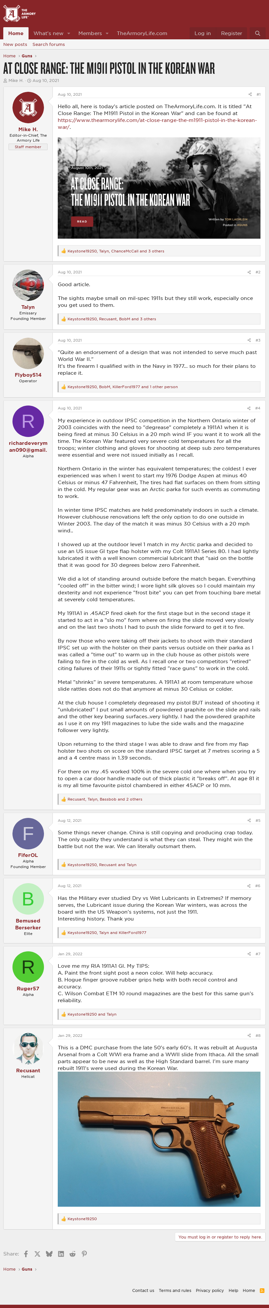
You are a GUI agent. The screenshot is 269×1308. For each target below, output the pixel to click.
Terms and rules (175, 1290)
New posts (15, 44)
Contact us (143, 1290)
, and (102, 864)
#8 (258, 1035)
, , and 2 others (105, 799)
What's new (48, 33)
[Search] (258, 33)
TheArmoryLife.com (142, 33)
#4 (257, 408)
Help (233, 1290)
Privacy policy (210, 1290)
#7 (258, 954)
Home (16, 33)
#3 (258, 340)
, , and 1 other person (123, 387)
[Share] (250, 94)
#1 (258, 94)
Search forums (48, 44)
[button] (68, 33)
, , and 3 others (116, 251)
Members (90, 33)
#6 (257, 885)
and (92, 1014)
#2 (258, 272)
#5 (258, 820)
